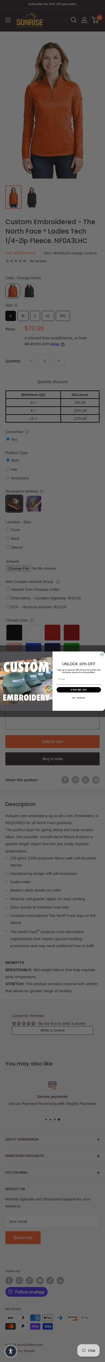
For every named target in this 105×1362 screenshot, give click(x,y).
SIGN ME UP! (79, 689)
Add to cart (52, 741)
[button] (10, 1351)
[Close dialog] (102, 654)
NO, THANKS (78, 698)
